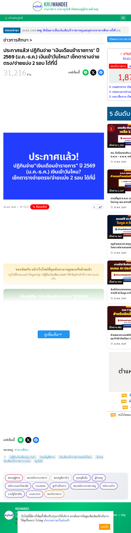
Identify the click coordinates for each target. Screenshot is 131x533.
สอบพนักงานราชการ (37, 477)
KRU (56, 4)
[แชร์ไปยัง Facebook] (101, 72)
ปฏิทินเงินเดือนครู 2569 (22, 457)
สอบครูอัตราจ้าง (61, 477)
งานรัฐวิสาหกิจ (15, 494)
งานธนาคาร (34, 494)
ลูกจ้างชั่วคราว (59, 485)
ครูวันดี (38, 461)
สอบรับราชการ (118, 66)
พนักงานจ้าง (109, 485)
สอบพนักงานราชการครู (84, 485)
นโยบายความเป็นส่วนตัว (56, 520)
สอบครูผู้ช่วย (14, 477)
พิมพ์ (26, 206)
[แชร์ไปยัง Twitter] (93, 72)
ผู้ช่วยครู (99, 477)
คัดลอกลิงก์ (41, 206)
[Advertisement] (53, 105)
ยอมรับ (104, 526)
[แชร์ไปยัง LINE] (86, 72)
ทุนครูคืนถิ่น (82, 477)
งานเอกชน (40, 485)
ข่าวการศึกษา (22, 449)
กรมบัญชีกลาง (47, 457)
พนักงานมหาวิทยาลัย (18, 485)
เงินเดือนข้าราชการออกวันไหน (75, 457)
